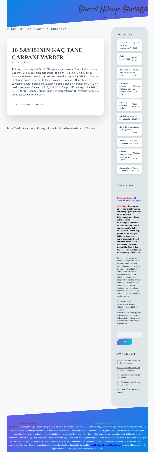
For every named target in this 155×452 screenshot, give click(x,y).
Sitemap (90, 128)
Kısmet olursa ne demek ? (125, 169)
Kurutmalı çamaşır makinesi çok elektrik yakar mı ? (125, 88)
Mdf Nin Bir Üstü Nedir (126, 389)
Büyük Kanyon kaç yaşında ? (125, 117)
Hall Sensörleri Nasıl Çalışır (128, 375)
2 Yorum (42, 104)
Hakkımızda (55, 13)
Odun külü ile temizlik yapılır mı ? (125, 72)
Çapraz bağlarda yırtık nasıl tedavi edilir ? (125, 155)
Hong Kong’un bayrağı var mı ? (125, 130)
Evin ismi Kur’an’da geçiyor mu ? (125, 45)
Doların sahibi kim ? (124, 142)
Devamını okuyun (24, 105)
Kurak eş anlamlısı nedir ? (123, 105)
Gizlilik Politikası (26, 13)
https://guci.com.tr (46, 128)
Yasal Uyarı (41, 13)
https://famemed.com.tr (71, 128)
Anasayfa (11, 13)
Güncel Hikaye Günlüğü (113, 9)
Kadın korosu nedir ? (124, 59)
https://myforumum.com (21, 128)
